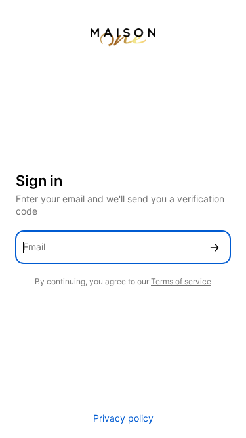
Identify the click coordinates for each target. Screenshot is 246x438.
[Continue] (214, 247)
